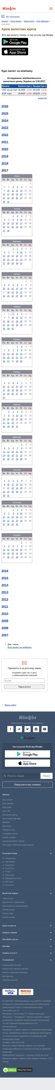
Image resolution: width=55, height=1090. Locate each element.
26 (17, 198)
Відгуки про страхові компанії (15, 969)
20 (21, 194)
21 (8, 227)
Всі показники (13, 16)
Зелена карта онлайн (11, 965)
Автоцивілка (7, 976)
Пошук (46, 776)
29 (13, 263)
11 (13, 191)
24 (8, 198)
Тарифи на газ (8, 830)
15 (13, 223)
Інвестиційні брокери (11, 819)
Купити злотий (8, 917)
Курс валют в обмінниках (13, 902)
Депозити (6, 826)
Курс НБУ (6, 811)
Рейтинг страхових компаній (14, 972)
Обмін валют (8, 898)
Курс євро (6, 807)
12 (17, 191)
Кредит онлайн (9, 837)
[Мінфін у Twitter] (27, 729)
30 (4, 202)
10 (8, 191)
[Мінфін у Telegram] (19, 729)
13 (21, 191)
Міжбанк (6, 822)
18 (13, 194)
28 (8, 231)
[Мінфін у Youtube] (45, 729)
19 (17, 194)
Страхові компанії (10, 980)
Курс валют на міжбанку (20, 647)
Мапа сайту (10, 705)
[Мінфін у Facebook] (10, 729)
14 (8, 223)
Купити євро (7, 913)
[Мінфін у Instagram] (36, 729)
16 (4, 194)
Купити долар (8, 910)
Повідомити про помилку (27, 784)
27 (21, 198)
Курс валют (7, 800)
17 (8, 194)
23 (4, 198)
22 (13, 227)
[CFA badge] (41, 992)
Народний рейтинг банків (13, 841)
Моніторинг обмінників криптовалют (18, 845)
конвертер (42, 98)
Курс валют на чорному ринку (15, 906)
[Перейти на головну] (8, 9)
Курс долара (7, 803)
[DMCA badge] (27, 1070)
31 (8, 202)
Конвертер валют (9, 834)
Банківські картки (10, 815)
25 (13, 198)
